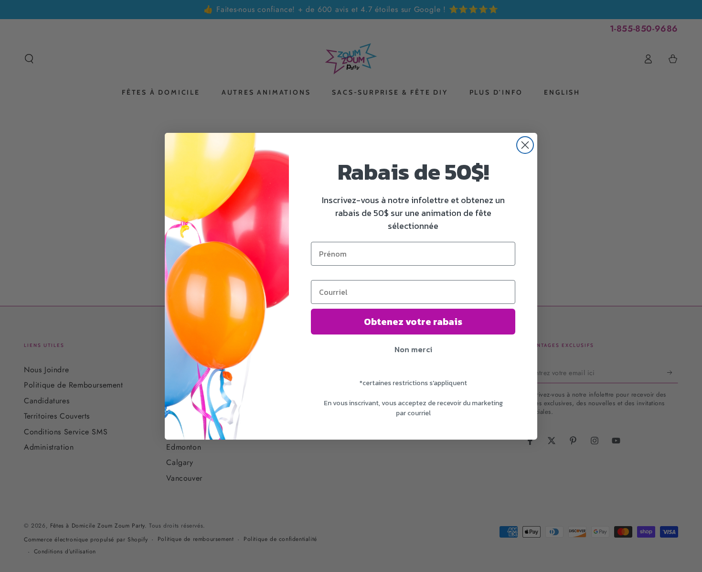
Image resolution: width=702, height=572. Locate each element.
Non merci (413, 349)
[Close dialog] (525, 145)
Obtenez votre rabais (413, 321)
